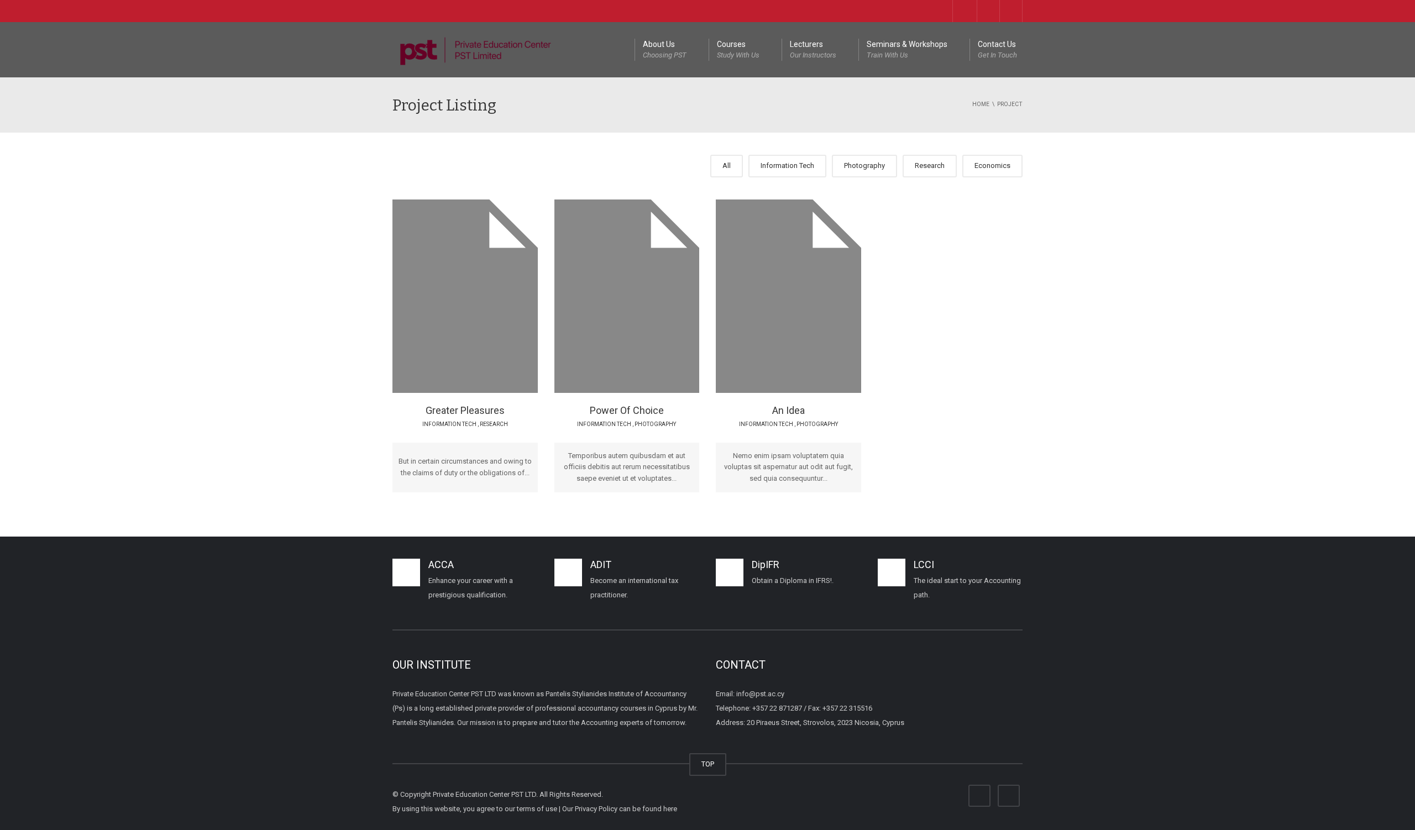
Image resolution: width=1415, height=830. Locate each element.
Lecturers (813, 49)
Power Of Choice (627, 410)
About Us (664, 49)
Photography (864, 165)
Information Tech (787, 165)
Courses (738, 49)
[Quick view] (440, 295)
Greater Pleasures (465, 410)
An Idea (788, 410)
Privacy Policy (596, 809)
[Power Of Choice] (653, 295)
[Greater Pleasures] (491, 295)
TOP (707, 764)
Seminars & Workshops (907, 49)
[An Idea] (815, 295)
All (726, 165)
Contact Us (997, 49)
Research (930, 165)
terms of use (537, 809)
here (670, 809)
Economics (992, 165)
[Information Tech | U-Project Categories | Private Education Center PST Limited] (475, 49)
